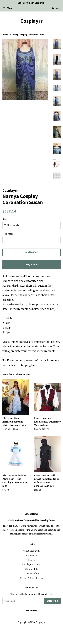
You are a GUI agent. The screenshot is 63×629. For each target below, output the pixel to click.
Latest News (31, 514)
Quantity (7, 234)
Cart (58, 8)
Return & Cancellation (31, 578)
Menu (9, 8)
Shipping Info (31, 568)
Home (5, 34)
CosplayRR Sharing (31, 564)
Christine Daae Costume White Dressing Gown (31, 520)
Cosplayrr (31, 21)
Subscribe (52, 601)
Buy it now (31, 264)
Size (4, 219)
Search (31, 559)
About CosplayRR (31, 550)
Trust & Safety (31, 573)
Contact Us (31, 555)
